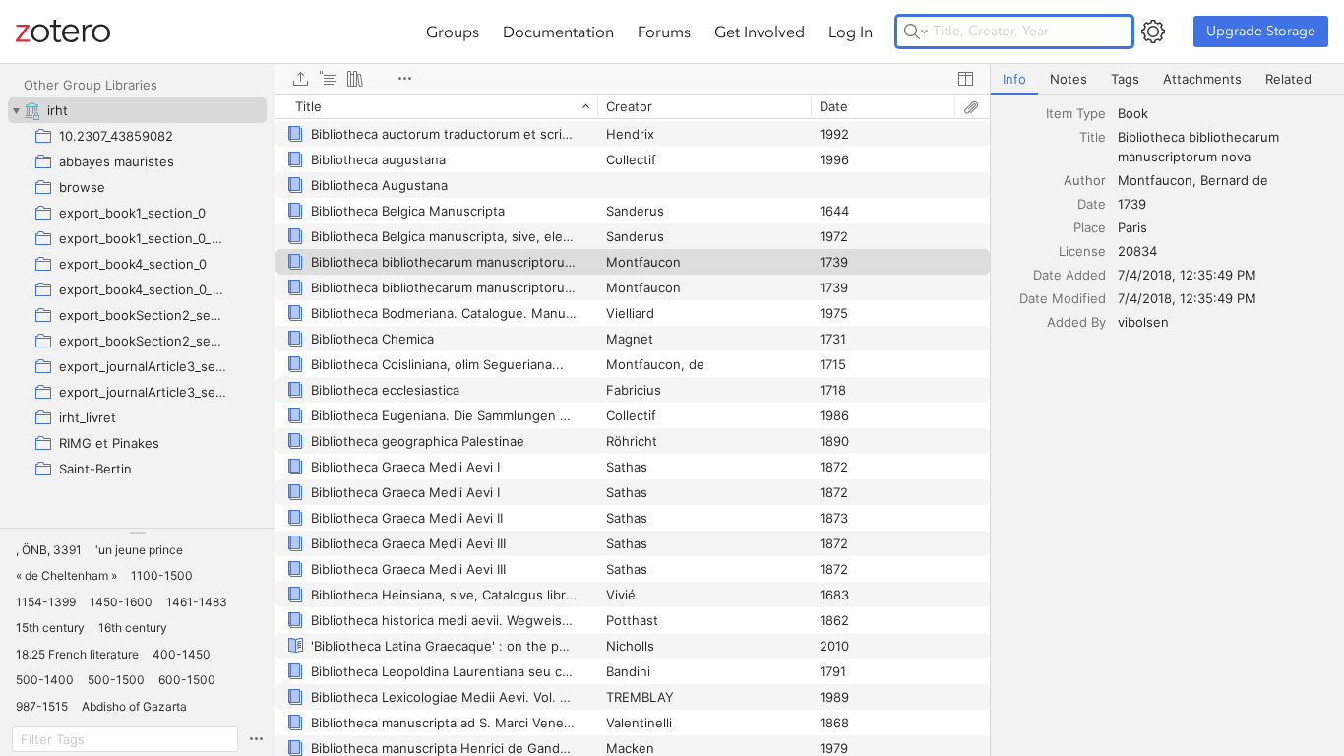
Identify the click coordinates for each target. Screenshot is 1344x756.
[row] (632, 106)
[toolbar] (632, 79)
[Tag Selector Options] (256, 739)
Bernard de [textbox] (1234, 180)
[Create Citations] (327, 79)
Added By (1076, 322)
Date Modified (1062, 298)
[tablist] (1167, 79)
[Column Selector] (965, 79)
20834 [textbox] (1137, 251)
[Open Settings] (1153, 31)
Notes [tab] (1068, 79)
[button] (49, 550)
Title (1092, 137)
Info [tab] (1014, 79)
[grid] (632, 425)
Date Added (1069, 275)
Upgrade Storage (1260, 31)
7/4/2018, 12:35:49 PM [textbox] (1187, 275)
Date (1091, 204)
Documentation (558, 31)
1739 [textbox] (1132, 204)
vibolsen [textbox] (1143, 322)
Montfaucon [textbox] (1155, 180)
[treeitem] (137, 110)
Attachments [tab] (1202, 79)
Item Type (1076, 113)
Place (1089, 227)
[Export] (300, 79)
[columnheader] (436, 106)
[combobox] (1225, 113)
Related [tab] (1288, 79)
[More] (404, 79)
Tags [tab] (1125, 79)
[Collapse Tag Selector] (137, 532)
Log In (850, 31)
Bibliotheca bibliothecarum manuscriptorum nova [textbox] (1200, 146)
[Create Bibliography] (355, 79)
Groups (452, 31)
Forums (664, 31)
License (1082, 251)
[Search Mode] (916, 31)
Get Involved (759, 31)
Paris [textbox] (1132, 227)
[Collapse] (16, 110)
